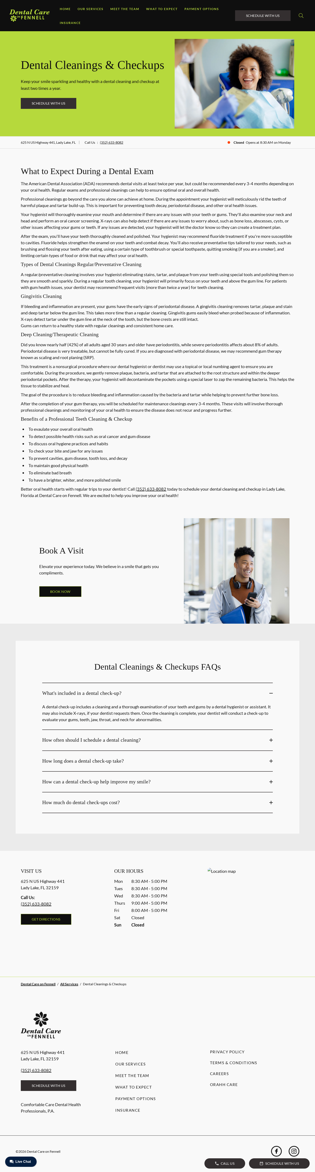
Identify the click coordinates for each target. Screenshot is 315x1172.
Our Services (91, 9)
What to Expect (162, 9)
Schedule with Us (263, 15)
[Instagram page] (294, 1151)
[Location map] (251, 914)
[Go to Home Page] (29, 15)
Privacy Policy (227, 1051)
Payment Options (201, 9)
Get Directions (46, 919)
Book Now (60, 591)
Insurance (70, 23)
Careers (219, 1073)
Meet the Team (124, 9)
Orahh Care (224, 1084)
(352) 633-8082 (111, 142)
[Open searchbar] (301, 15)
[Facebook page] (276, 1151)
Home (65, 9)
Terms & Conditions (233, 1062)
